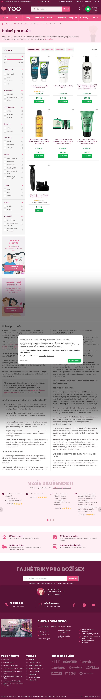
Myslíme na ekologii (35, 665)
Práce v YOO (33, 680)
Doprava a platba (65, 2)
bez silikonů (14, 165)
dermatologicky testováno (14, 230)
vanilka (14, 206)
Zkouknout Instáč (13, 267)
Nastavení (24, 360)
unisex (14, 196)
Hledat (66, 9)
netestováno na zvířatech (14, 224)
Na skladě (14, 74)
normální (14, 94)
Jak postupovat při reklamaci (13, 668)
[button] (49, 56)
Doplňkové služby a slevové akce (12, 677)
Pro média (32, 674)
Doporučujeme (33, 49)
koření (14, 209)
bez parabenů (14, 158)
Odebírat (73, 578)
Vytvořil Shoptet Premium (92, 696)
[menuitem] (5, 17)
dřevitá (14, 148)
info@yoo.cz (51, 603)
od (5, 60)
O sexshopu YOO (34, 663)
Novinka (14, 80)
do (22, 60)
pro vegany (14, 220)
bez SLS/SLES (14, 168)
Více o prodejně (44, 639)
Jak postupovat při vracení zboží (12, 672)
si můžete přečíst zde (46, 356)
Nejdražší (70, 49)
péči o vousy (14, 344)
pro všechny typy (14, 97)
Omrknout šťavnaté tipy (13, 309)
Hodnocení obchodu (36, 668)
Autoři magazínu (34, 677)
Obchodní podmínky (10, 665)
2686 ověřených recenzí (62, 488)
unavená (14, 114)
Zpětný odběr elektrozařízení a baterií (13, 685)
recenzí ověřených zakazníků (21, 538)
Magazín (88, 2)
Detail (39, 210)
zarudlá (14, 117)
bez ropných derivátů (14, 178)
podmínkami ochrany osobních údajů (60, 583)
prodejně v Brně (25, 1)
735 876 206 (16, 603)
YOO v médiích (34, 671)
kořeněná (14, 145)
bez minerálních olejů (14, 172)
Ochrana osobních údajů (12, 681)
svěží (14, 142)
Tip (14, 84)
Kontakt (78, 2)
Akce (14, 77)
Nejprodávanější (47, 49)
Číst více (49, 39)
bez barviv (14, 162)
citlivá (14, 100)
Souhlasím (75, 360)
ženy (14, 189)
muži (14, 193)
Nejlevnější (60, 49)
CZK (95, 2)
